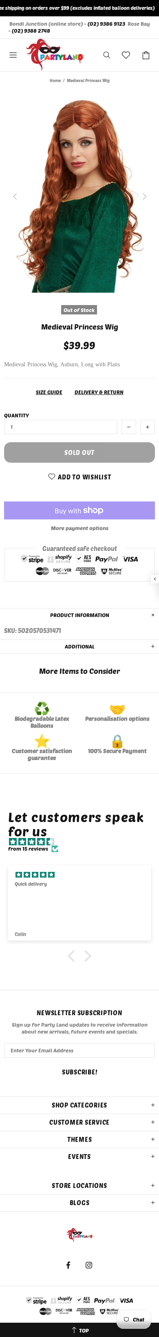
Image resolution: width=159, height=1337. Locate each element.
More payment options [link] (79, 528)
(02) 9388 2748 (31, 30)
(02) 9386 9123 (106, 23)
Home (55, 80)
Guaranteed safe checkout (79, 548)
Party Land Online (54, 55)
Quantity (16, 415)
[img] (83, 841)
